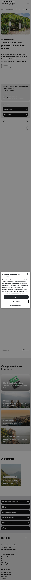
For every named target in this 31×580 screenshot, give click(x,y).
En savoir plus (23, 293)
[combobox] (27, 274)
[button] (15, 305)
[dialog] (15, 290)
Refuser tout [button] (16, 301)
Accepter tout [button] (16, 297)
